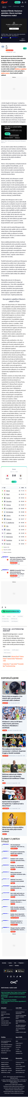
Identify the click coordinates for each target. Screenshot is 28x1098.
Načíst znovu (14, 28)
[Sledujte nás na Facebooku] (8, 976)
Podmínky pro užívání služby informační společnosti (13, 1086)
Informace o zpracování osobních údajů (12, 1088)
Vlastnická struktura (18, 1089)
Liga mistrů (14, 664)
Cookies (22, 1088)
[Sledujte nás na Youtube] (20, 976)
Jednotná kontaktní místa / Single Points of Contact (13, 1091)
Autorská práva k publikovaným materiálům (13, 1084)
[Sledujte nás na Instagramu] (11, 976)
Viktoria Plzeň (15, 656)
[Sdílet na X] (5, 607)
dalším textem (5, 73)
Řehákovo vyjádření (20, 69)
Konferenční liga (10, 666)
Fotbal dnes (6, 664)
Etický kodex (7, 1093)
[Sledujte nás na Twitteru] (14, 976)
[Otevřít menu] (25, 2)
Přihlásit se (17, 137)
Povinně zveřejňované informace (17, 1093)
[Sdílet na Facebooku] (2, 607)
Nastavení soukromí (9, 1089)
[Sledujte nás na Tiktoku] (17, 976)
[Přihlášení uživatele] (22, 2)
